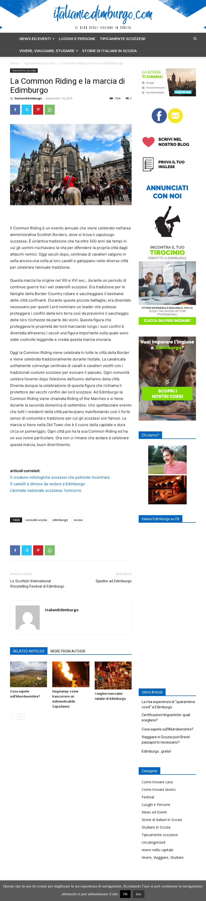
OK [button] (125, 894)
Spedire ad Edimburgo (114, 581)
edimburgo (60, 520)
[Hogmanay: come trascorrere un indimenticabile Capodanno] (70, 674)
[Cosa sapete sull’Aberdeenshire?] (28, 674)
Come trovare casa (157, 782)
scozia (78, 520)
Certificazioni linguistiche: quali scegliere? (166, 717)
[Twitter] (27, 110)
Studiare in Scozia (156, 827)
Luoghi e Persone (77, 38)
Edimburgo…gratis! (156, 751)
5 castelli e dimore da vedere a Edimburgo (47, 483)
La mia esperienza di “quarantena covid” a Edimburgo (168, 704)
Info (138, 894)
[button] (195, 38)
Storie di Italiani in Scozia (109, 51)
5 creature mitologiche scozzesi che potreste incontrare (60, 477)
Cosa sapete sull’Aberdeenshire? (167, 729)
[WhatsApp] (50, 110)
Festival (148, 797)
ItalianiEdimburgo (28, 98)
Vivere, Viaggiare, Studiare (46, 51)
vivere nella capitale (157, 849)
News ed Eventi (35, 38)
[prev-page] (13, 716)
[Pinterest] (38, 110)
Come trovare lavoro (159, 789)
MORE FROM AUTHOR (67, 651)
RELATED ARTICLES (28, 651)
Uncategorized (153, 842)
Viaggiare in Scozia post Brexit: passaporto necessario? (166, 739)
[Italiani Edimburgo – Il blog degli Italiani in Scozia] (103, 16)
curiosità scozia (36, 520)
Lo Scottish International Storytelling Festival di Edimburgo (37, 584)
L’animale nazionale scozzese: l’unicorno (45, 490)
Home (14, 63)
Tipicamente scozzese (122, 38)
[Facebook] (15, 110)
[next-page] (21, 716)
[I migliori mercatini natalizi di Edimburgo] (113, 675)
